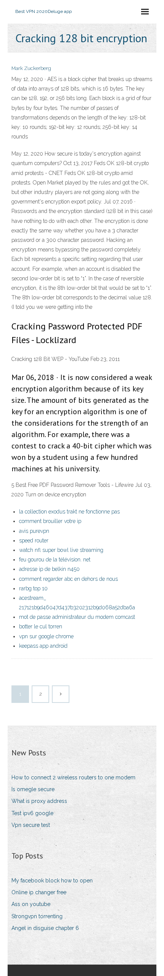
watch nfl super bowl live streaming (61, 550)
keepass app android (43, 646)
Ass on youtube (30, 904)
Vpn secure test (30, 825)
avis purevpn (34, 531)
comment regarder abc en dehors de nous (68, 579)
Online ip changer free (38, 892)
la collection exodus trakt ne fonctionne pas (69, 512)
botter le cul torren (40, 626)
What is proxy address (39, 801)
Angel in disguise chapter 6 (45, 928)
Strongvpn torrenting (37, 916)
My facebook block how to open (52, 880)
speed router (33, 540)
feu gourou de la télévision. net (54, 559)
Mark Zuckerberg (31, 68)
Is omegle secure (33, 789)
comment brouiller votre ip (50, 521)
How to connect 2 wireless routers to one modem (73, 777)
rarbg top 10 (33, 588)
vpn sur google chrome (46, 636)
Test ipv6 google (32, 813)
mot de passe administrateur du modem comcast (77, 617)
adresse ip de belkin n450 (49, 569)
